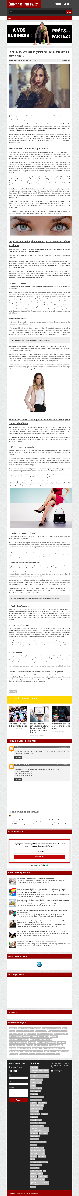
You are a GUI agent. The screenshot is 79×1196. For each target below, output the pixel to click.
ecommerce (49, 1034)
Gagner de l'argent (45, 1039)
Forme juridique (14, 1039)
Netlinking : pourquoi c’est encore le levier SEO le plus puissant (61, 725)
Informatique (51, 1042)
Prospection (26, 1051)
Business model (41, 1031)
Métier (43, 1048)
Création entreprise (16, 1034)
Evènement (26, 1036)
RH (42, 1051)
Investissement (54, 1045)
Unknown (18, 747)
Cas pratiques (53, 1031)
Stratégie (66, 1051)
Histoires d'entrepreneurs (18, 1042)
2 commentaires (64, 60)
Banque (12, 1031)
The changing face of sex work (48, 191)
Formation (54, 1036)
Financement (36, 1036)
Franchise (25, 1039)
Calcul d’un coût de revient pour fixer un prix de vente (36, 879)
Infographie (41, 1042)
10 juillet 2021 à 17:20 (63, 747)
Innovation (61, 1042)
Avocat (64, 1028)
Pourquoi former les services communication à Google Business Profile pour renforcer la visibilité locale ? (39, 728)
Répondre (18, 757)
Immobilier (32, 1042)
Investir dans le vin (41, 1045)
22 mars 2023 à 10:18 (63, 765)
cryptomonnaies (30, 1034)
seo (45, 1051)
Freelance (33, 1039)
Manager (28, 1048)
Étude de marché (15, 1036)
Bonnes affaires (21, 1031)
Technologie (13, 1054)
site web (51, 1051)
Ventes (57, 1054)
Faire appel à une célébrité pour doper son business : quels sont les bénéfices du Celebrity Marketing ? (41, 921)
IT (62, 1045)
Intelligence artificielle (17, 1045)
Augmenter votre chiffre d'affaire (29, 1028)
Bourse (31, 1031)
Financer (46, 1036)
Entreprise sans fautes (24, 4)
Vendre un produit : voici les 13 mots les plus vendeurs (36, 942)
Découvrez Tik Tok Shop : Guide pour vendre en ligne (18, 724)
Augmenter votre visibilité (51, 1028)
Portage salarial (14, 1051)
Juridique (12, 1048)
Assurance (13, 1028)
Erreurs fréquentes (60, 1034)
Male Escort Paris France (24, 765)
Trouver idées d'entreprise (44, 1054)
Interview (29, 1045)
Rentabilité (35, 1051)
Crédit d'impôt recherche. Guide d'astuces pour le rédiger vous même (41, 931)
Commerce (63, 1031)
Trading (30, 1054)
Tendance (22, 1054)
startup (58, 1051)
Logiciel (20, 1048)
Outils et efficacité (53, 1048)
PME (62, 1048)
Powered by (34, 865)
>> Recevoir (39, 857)
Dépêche (40, 1034)
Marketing (12, 692)
